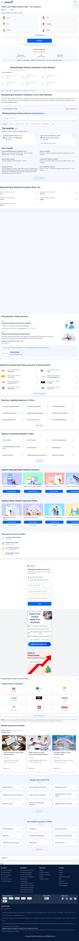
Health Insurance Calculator (10, 486)
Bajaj (39, 691)
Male (5, 9)
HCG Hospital (7, 440)
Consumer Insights (44, 879)
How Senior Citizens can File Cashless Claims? (62, 753)
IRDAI (2, 908)
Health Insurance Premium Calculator (36, 803)
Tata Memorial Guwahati (10, 413)
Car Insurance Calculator (26, 889)
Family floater (33, 842)
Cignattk (26, 90)
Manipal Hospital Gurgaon (60, 413)
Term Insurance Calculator (27, 876)
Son (8, 24)
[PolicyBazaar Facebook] (62, 898)
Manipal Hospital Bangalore (35, 413)
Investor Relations (63, 885)
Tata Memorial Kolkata (58, 406)
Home (2, 90)
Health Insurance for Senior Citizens (54, 517)
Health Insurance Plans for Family (12, 795)
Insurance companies (45, 874)
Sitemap (61, 872)
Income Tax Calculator (26, 874)
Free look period (60, 842)
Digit (39, 700)
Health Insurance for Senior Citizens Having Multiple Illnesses (39, 753)
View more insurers (39, 393)
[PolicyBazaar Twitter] (66, 898)
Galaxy (64, 700)
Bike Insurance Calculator (26, 892)
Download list (72, 109)
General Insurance (7, 870)
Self (8, 17)
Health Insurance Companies (37, 795)
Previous (70, 730)
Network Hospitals (18, 90)
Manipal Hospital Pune (9, 419)
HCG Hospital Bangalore (59, 419)
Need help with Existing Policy (39, 580)
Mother (48, 30)
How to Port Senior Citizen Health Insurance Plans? (13, 753)
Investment (6, 876)
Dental (52, 123)
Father (8, 30)
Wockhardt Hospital (58, 455)
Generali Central (13, 710)
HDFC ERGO (39, 710)
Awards (41, 876)
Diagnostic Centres (19, 123)
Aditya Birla (13, 691)
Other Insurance (7, 881)
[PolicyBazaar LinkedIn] (71, 898)
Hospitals (4, 123)
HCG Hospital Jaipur (33, 419)
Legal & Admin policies (64, 876)
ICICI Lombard (64, 710)
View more (39, 425)
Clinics (27, 123)
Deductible (6, 835)
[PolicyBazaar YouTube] (75, 898)
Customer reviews (44, 872)
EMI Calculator (24, 879)
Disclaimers (4, 858)
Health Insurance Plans (8, 517)
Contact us (61, 881)
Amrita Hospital (31, 447)
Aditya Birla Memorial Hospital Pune (11, 447)
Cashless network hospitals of (13, 370)
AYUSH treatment (8, 829)
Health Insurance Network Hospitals (33, 486)
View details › (11, 525)
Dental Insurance (8, 803)
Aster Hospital (31, 440)
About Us (61, 870)
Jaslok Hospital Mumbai (59, 440)
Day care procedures (61, 829)
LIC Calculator (23, 881)
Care (64, 691)
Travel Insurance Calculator (27, 887)
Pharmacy (11, 123)
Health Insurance (9, 90)
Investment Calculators (28, 870)
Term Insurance (7, 874)
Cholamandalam (13, 700)
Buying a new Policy (36, 577)
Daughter (49, 24)
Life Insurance (6, 872)
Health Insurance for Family (31, 517)
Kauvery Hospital (8, 455)
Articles (41, 870)
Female (12, 9)
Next (39, 604)
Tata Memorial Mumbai (34, 406)
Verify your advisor (63, 883)
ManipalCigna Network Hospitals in (7, 192)
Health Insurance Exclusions (11, 842)
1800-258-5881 (31, 328)
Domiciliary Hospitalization (37, 835)
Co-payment (32, 829)
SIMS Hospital (56, 447)
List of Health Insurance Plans (38, 787)
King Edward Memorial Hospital (36, 455)
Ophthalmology (46, 123)
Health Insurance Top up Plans (53, 486)
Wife (47, 17)
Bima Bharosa (8, 908)
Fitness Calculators (27, 872)
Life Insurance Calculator (26, 883)
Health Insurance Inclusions (63, 835)
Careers (61, 874)
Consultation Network (36, 123)
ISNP (60, 879)
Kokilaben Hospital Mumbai (11, 406)
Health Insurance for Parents (63, 803)
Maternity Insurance (61, 787)
